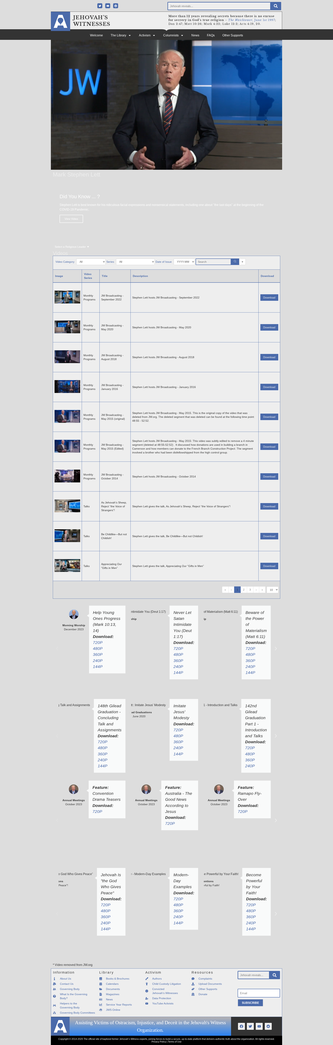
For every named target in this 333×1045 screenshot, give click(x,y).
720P (98, 642)
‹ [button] (231, 589)
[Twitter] (99, 5)
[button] (57, 648)
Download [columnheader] (267, 276)
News (195, 35)
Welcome (96, 35)
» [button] (262, 589)
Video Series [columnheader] (88, 276)
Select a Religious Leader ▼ (72, 246)
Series (110, 261)
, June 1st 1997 (251, 20)
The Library (118, 35)
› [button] (256, 589)
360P (98, 654)
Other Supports (232, 35)
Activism (145, 35)
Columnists (171, 35)
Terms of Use (175, 1041)
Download (269, 297)
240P (98, 660)
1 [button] (237, 589)
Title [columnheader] (105, 276)
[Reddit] (115, 5)
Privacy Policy (158, 1041)
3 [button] (250, 589)
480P (98, 648)
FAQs (211, 35)
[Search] (276, 6)
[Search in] (242, 261)
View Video (71, 218)
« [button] (225, 589)
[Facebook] (241, 1026)
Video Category (65, 261)
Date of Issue (164, 261)
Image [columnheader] (59, 276)
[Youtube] (107, 5)
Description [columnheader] (140, 276)
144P (98, 666)
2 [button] (244, 589)
